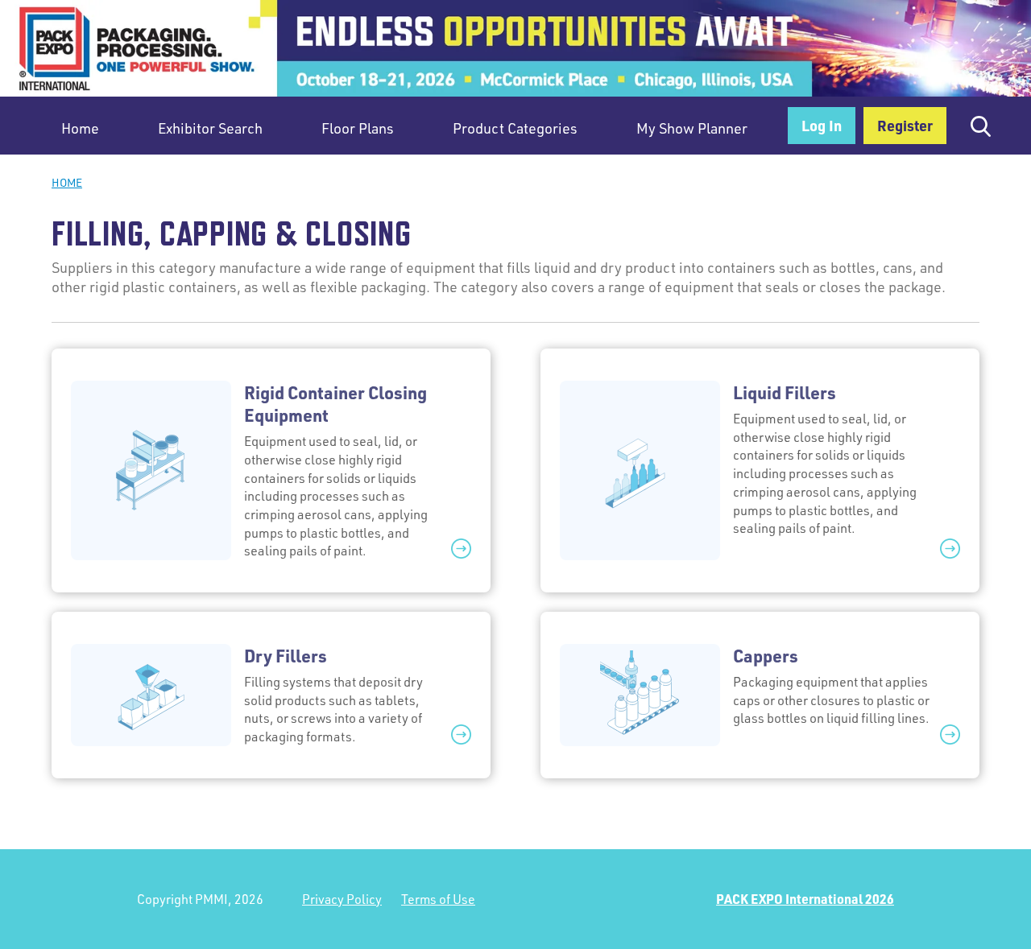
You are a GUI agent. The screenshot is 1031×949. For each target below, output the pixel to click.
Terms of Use (438, 899)
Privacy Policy (342, 899)
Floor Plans (357, 128)
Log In (821, 125)
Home (80, 128)
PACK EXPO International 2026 (805, 898)
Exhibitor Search (210, 128)
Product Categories (515, 128)
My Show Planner (691, 128)
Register (905, 125)
